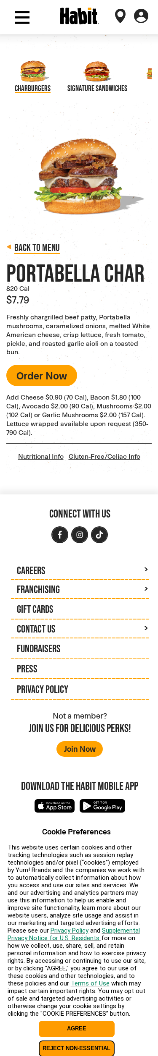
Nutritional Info (41, 456)
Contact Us (36, 628)
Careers (31, 570)
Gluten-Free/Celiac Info (104, 456)
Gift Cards (35, 609)
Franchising (38, 589)
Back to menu (37, 247)
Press (27, 668)
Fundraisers (39, 648)
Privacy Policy (42, 689)
